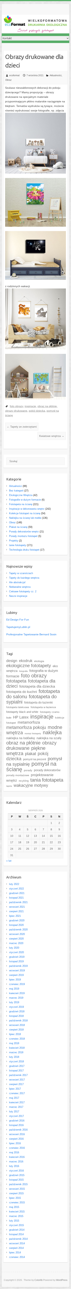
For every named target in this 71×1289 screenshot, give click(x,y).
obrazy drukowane (16, 410)
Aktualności (56, 75)
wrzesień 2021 (17, 906)
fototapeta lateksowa (17, 707)
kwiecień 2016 (17, 1157)
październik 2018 (18, 1020)
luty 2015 (14, 1220)
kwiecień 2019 (17, 993)
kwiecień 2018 (17, 1047)
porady (28, 770)
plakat (30, 753)
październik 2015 (18, 1184)
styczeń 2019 (16, 1006)
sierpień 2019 (16, 975)
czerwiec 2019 (17, 984)
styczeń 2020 (16, 952)
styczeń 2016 (16, 1170)
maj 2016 (14, 1152)
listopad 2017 (16, 1070)
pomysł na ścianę (31, 766)
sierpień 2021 (16, 911)
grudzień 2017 (16, 1066)
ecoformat (14, 75)
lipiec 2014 (15, 1252)
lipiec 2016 (15, 1143)
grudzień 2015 (16, 1175)
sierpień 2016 (16, 1138)
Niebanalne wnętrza (19, 586)
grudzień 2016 (16, 1120)
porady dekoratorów (47, 770)
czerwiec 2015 (17, 1202)
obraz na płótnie (47, 406)
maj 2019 (14, 988)
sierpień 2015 (16, 1193)
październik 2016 (18, 1129)
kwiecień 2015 (17, 1211)
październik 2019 (18, 966)
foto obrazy (16, 406)
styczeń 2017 (16, 1116)
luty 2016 (14, 1166)
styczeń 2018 (16, 1061)
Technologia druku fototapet (24, 549)
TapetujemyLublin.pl (18, 626)
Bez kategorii (16, 490)
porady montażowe (17, 775)
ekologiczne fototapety (28, 665)
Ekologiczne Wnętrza (20, 495)
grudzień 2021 (16, 893)
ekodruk (25, 661)
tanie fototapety (17, 545)
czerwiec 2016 (17, 1147)
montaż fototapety (33, 733)
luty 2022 (14, 884)
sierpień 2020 (16, 938)
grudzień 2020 (16, 920)
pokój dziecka (37, 410)
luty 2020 (14, 947)
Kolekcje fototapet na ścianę (24, 513)
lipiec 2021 (15, 915)
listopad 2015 (16, 1179)
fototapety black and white (22, 711)
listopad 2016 (16, 1125)
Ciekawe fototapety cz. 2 (22, 591)
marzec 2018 (16, 1052)
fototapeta (16, 680)
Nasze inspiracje (18, 596)
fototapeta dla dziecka (37, 686)
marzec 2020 (16, 943)
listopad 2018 (16, 1016)
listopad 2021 (16, 897)
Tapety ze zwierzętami (22, 426)
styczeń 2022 (16, 888)
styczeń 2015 (16, 1225)
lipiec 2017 (15, 1088)
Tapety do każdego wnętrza (24, 577)
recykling (24, 780)
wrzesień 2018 (17, 1025)
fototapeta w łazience (43, 707)
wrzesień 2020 (17, 934)
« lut (8, 860)
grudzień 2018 (16, 1011)
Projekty (13, 540)
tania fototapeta (46, 780)
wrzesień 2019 (17, 970)
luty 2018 (14, 1056)
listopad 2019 (16, 961)
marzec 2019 (16, 997)
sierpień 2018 (16, 1029)
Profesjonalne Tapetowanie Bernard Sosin (31, 634)
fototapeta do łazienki (38, 702)
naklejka (52, 732)
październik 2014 (18, 1238)
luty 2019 (14, 1002)
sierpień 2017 (16, 1084)
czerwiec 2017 (17, 1093)
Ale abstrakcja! (17, 582)
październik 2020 (18, 929)
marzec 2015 (16, 1216)
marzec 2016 (16, 1161)
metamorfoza (29, 722)
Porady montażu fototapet (23, 536)
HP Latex (21, 717)
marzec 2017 (16, 1107)
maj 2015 (14, 1207)
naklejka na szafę (49, 738)
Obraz (8, 80)
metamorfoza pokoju (26, 727)
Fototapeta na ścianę (20, 504)
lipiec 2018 (15, 1034)
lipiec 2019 (15, 979)
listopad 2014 (16, 1234)
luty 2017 (14, 1111)
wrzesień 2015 (17, 1188)
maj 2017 (14, 1097)
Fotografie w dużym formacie (25, 499)
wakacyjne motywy (31, 785)
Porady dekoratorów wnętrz (24, 531)
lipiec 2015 (15, 1198)
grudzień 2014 (16, 1229)
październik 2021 (18, 902)
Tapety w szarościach (21, 573)
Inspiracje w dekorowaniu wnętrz (26, 508)
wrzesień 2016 (17, 1134)
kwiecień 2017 (17, 1102)
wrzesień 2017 (17, 1079)
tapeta (9, 786)
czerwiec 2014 (17, 1257)
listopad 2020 (16, 925)
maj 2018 (14, 1043)
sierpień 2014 (16, 1248)
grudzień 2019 (16, 956)
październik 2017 (18, 1075)
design (11, 661)
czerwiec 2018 (17, 1038)
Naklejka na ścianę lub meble (25, 517)
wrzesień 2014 (17, 1243)
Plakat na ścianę (18, 527)
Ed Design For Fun (17, 619)
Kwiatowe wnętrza (51, 435)
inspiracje (30, 406)
